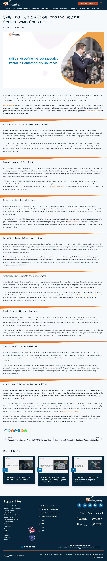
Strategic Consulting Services (71, 411)
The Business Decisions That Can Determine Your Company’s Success (87, 480)
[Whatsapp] (25, 430)
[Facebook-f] (79, 505)
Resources (82, 9)
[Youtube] (85, 505)
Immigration (35, 9)
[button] (102, 3)
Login (101, 9)
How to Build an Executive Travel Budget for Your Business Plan (18, 479)
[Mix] (22, 430)
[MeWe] (18, 430)
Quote (93, 9)
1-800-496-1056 (29, 547)
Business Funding (10, 9)
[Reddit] (12, 430)
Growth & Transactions (24, 9)
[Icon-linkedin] (95, 505)
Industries (74, 9)
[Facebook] (5, 430)
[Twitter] (9, 430)
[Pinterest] (101, 505)
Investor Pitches (64, 9)
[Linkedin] (15, 430)
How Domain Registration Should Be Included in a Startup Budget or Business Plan (53, 480)
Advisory (55, 9)
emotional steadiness (56, 186)
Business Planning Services (93, 111)
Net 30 (97, 9)
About (88, 9)
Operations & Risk (46, 9)
